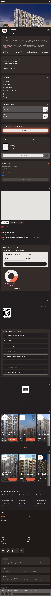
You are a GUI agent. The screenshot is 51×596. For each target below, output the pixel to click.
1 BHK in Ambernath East (41, 499)
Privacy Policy (4, 527)
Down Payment (29, 257)
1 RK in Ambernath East (41, 500)
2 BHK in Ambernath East (41, 503)
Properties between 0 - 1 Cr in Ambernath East (25, 502)
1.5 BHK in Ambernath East (42, 502)
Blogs (28, 520)
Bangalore (3, 539)
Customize (25, 264)
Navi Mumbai (4, 535)
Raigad (28, 541)
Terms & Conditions (5, 525)
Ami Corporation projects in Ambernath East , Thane (8, 499)
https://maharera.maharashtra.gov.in (38, 306)
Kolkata (2, 533)
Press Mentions (30, 522)
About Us (3, 518)
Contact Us (3, 520)
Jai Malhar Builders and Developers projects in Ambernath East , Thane (7, 503)
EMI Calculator (30, 525)
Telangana (3, 543)
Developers (29, 518)
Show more (4, 505)
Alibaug (28, 537)
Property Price (7, 257)
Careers (2, 522)
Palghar (2, 541)
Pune (28, 535)
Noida (28, 539)
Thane (2, 537)
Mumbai (29, 533)
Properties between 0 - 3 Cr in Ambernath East (25, 499)
